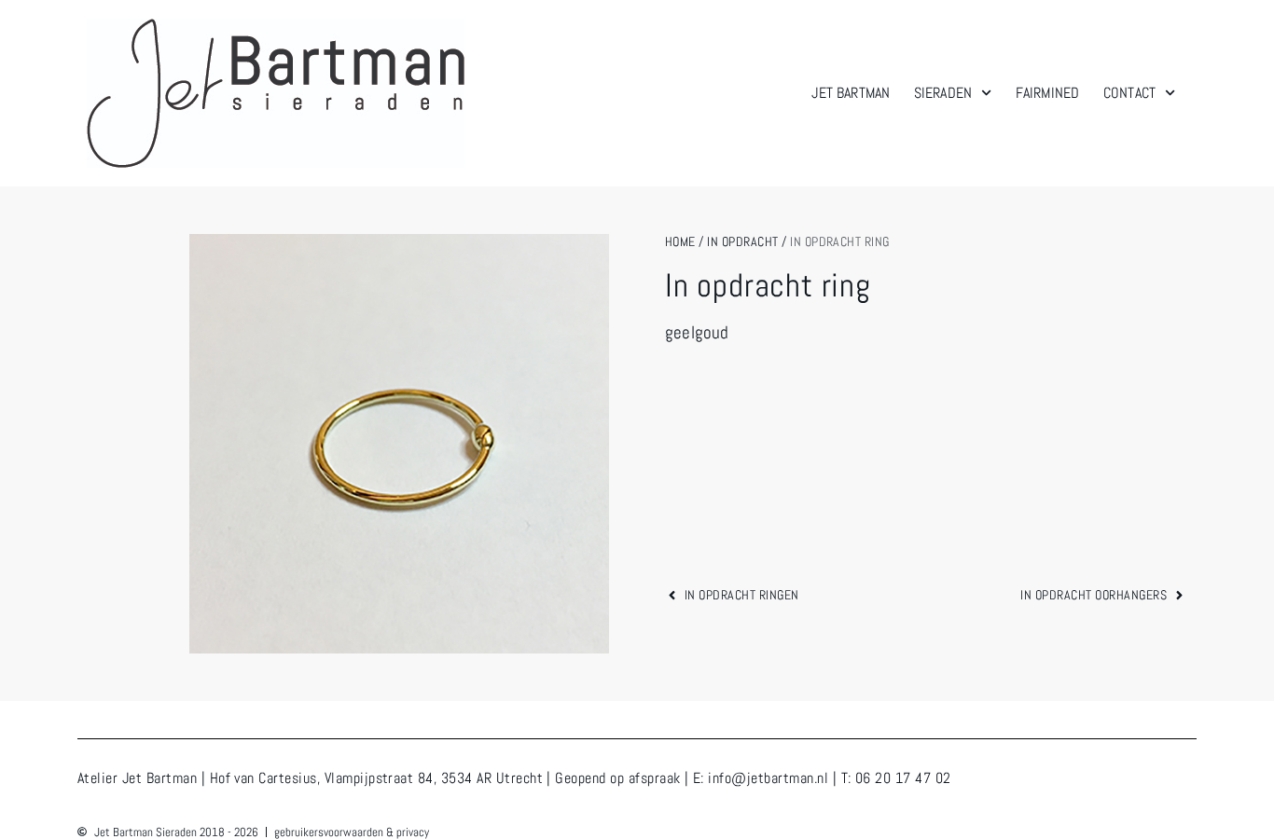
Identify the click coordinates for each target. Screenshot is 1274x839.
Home (680, 241)
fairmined (1047, 93)
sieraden (943, 93)
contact (1129, 93)
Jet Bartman (850, 93)
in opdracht (742, 241)
